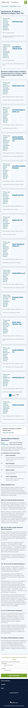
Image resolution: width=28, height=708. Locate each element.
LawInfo (3, 684)
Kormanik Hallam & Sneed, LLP (18, 110)
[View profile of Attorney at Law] (7, 24)
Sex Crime (11, 432)
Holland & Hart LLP (18, 377)
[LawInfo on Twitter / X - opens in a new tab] (12, 696)
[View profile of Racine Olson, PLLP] (7, 88)
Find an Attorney (5, 680)
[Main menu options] (5, 2)
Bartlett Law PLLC (18, 195)
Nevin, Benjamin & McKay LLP (18, 245)
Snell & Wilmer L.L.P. (18, 273)
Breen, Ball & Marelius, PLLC (17, 323)
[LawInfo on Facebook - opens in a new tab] (8, 696)
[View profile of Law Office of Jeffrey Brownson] (7, 171)
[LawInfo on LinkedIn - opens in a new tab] (19, 696)
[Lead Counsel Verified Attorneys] (4, 443)
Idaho (19, 6)
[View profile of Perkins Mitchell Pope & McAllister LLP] (7, 142)
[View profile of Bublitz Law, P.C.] (7, 222)
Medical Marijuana (13, 6)
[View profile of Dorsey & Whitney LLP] (7, 354)
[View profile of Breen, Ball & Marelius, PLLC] (7, 326)
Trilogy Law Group (18, 405)
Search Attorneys (14, 675)
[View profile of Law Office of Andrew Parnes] (7, 51)
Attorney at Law (17, 21)
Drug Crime (5, 432)
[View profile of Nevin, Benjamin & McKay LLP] (7, 249)
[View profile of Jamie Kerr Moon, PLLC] (7, 300)
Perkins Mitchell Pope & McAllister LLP (18, 138)
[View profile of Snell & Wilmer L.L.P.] (7, 275)
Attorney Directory (4, 6)
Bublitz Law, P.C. (17, 220)
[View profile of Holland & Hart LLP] (7, 380)
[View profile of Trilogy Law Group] (7, 407)
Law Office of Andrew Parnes (17, 47)
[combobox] (14, 665)
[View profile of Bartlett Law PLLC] (7, 197)
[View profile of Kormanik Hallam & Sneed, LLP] (7, 114)
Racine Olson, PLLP (18, 85)
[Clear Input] (25, 665)
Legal (2, 688)
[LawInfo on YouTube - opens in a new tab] (16, 696)
